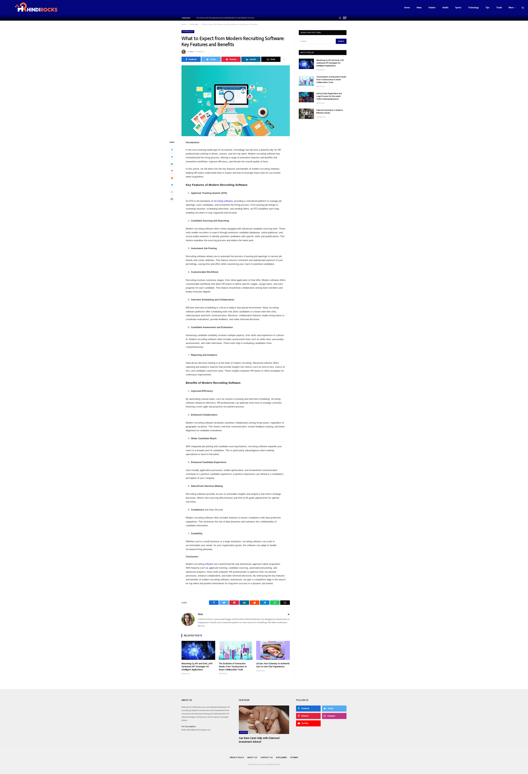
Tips (487, 7)
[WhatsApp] (172, 192)
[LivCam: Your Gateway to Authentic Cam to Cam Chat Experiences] (273, 650)
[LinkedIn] (172, 164)
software (208, 564)
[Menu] (344, 17)
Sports (458, 7)
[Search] (522, 8)
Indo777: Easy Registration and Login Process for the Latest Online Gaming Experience (329, 96)
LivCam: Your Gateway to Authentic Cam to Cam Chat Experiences (273, 665)
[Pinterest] (172, 171)
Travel (499, 7)
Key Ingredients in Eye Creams (208, 18)
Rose (191, 52)
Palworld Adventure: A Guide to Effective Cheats (329, 111)
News (419, 7)
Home (407, 7)
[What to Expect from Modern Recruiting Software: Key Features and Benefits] (236, 100)
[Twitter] (172, 157)
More (511, 7)
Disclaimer (281, 757)
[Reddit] (172, 178)
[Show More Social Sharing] (284, 59)
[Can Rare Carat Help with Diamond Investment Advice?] (264, 719)
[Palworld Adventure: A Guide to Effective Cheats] (306, 114)
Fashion (431, 7)
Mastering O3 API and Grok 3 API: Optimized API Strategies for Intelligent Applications (197, 666)
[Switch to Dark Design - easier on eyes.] (340, 18)
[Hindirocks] (36, 7)
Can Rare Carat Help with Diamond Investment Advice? (259, 739)
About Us (252, 757)
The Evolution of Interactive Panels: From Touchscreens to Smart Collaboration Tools (233, 666)
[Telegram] (172, 185)
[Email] (172, 199)
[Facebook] (172, 150)
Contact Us (267, 757)
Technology (473, 7)
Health (445, 7)
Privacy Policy (237, 757)
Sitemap (294, 757)
